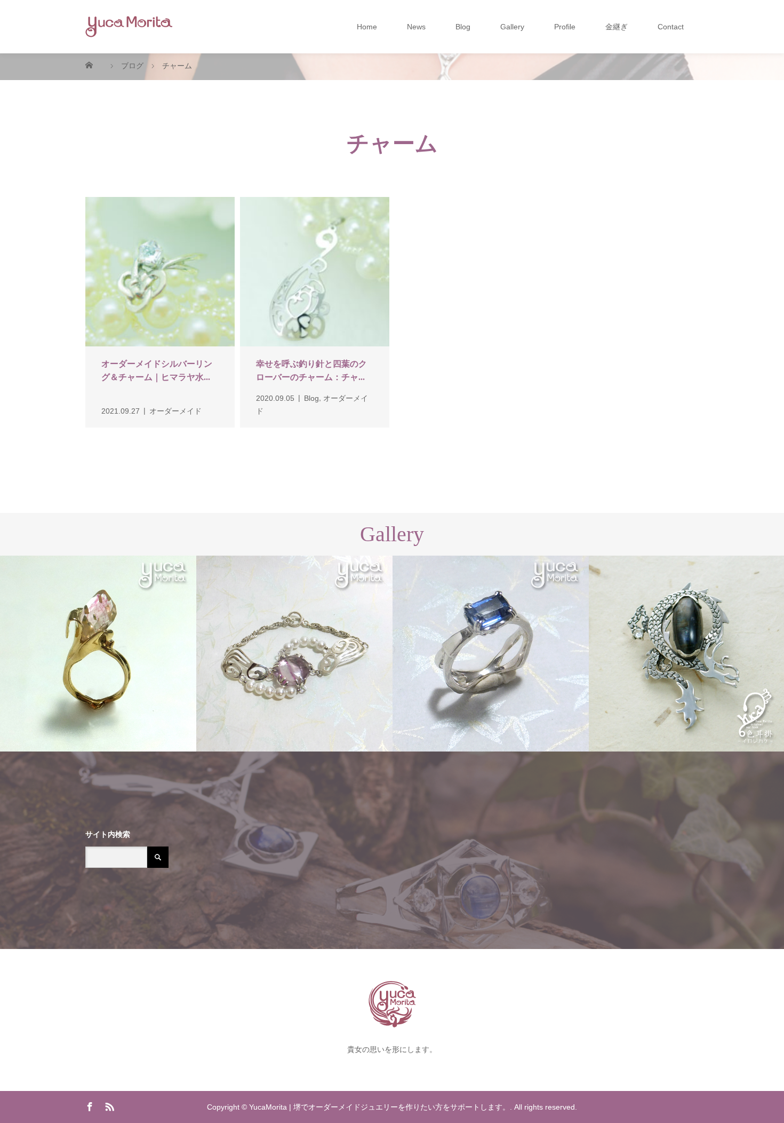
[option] (98, 654)
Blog (462, 26)
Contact (671, 26)
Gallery (512, 26)
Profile (564, 26)
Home (367, 26)
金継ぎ (616, 26)
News (416, 26)
